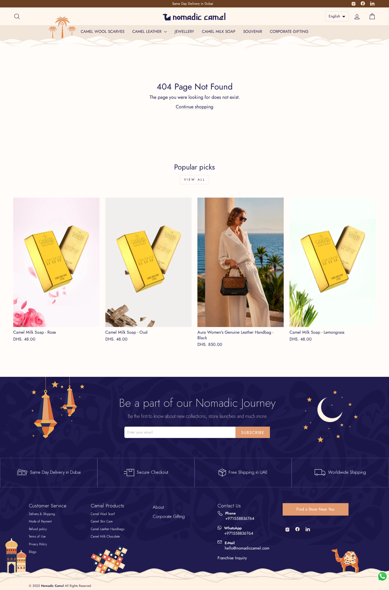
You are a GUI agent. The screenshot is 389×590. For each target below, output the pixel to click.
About (158, 507)
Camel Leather (147, 31)
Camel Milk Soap (218, 31)
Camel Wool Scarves (102, 31)
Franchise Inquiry (232, 558)
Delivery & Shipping (42, 514)
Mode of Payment (40, 521)
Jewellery (184, 31)
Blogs (32, 551)
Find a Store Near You (315, 509)
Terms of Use (37, 536)
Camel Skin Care (101, 521)
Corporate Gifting (289, 31)
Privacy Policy (38, 544)
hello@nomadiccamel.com (247, 548)
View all (194, 179)
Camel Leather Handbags (107, 529)
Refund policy (38, 529)
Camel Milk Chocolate (105, 536)
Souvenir (252, 31)
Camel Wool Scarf (103, 514)
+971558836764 (239, 518)
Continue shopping (194, 106)
